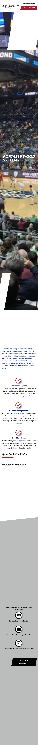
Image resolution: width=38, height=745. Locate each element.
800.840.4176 (29, 4)
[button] (18, 6)
